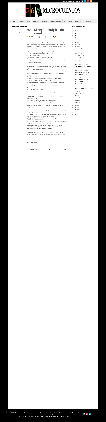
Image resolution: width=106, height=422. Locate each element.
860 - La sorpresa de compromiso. (84, 88)
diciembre (78, 48)
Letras (57, 37)
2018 (75, 40)
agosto (77, 57)
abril (76, 95)
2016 (75, 44)
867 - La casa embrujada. (81, 70)
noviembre (78, 51)
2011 (75, 112)
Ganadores (44, 21)
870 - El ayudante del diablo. (82, 62)
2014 (75, 105)
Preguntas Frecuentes (55, 21)
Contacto (78, 1)
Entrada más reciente (33, 149)
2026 (75, 28)
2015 (75, 46)
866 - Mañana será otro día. (82, 72)
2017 (75, 42)
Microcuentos (30, 39)
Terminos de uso (48, 414)
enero (77, 102)
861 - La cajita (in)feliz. (81, 86)
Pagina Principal (22, 416)
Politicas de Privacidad (33, 416)
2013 (75, 107)
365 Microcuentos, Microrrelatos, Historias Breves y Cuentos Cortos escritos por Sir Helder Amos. (38, 412)
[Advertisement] (17, 77)
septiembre (78, 55)
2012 (75, 109)
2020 (75, 35)
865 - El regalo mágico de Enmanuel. (84, 77)
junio (76, 91)
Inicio (48, 149)
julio (76, 60)
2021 (75, 33)
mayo (77, 93)
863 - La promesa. (80, 81)
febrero (77, 100)
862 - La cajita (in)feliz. (81, 83)
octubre (77, 53)
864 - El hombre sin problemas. (83, 79)
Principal (12, 21)
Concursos (36, 21)
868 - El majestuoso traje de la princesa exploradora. (83, 67)
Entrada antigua (62, 149)
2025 (75, 31)
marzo (77, 98)
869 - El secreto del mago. (82, 64)
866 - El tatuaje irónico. (81, 74)
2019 (75, 37)
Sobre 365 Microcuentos (68, 1)
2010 (75, 114)
